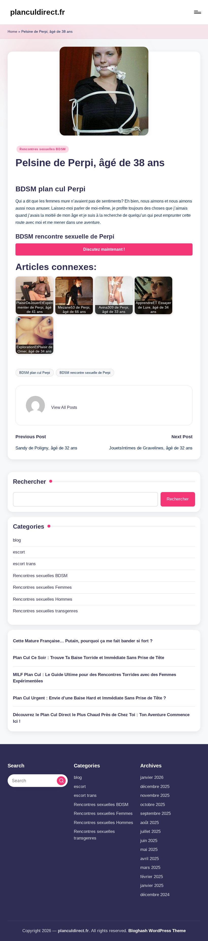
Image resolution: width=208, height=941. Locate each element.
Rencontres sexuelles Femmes (42, 587)
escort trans (24, 563)
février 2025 (151, 876)
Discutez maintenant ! (104, 249)
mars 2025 (150, 867)
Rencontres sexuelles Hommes (42, 599)
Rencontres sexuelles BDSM (43, 149)
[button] (64, 407)
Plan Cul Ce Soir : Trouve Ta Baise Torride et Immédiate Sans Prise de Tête (88, 657)
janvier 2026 (151, 777)
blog (17, 540)
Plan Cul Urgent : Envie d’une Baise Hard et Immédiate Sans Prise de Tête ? (89, 698)
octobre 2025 (152, 804)
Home (12, 31)
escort (19, 552)
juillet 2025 (150, 831)
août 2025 (149, 822)
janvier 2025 (151, 885)
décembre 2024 (154, 894)
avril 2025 (149, 858)
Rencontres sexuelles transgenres (45, 611)
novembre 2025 (154, 795)
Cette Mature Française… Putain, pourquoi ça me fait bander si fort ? (82, 640)
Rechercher (29, 481)
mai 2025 (149, 849)
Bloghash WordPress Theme (157, 930)
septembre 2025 (155, 813)
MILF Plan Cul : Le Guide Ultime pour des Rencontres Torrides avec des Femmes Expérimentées (94, 678)
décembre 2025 (154, 786)
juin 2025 (148, 840)
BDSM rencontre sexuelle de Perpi (85, 373)
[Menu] (197, 12)
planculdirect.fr (37, 12)
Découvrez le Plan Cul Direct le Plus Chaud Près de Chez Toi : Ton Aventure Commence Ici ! (101, 718)
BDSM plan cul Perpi (34, 373)
